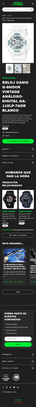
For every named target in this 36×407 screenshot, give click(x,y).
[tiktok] (10, 387)
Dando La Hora (11, 392)
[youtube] (14, 387)
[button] (33, 4)
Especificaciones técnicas (11, 132)
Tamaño (7, 135)
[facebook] (3, 387)
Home (4, 15)
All (9, 15)
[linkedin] (17, 387)
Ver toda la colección (18, 235)
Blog (18, 292)
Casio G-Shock (8, 78)
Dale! (18, 344)
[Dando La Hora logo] (18, 3)
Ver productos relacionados (18, 141)
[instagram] (6, 387)
